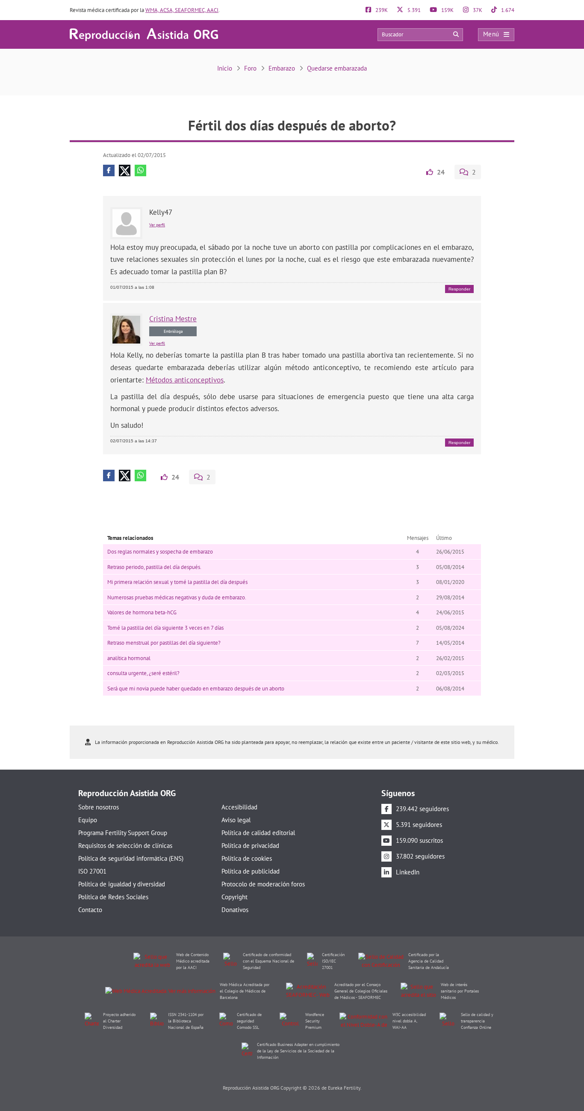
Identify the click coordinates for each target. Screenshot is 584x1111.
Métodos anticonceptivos (185, 380)
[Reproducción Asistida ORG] (144, 34)
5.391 (413, 10)
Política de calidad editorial (258, 833)
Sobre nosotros (98, 807)
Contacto (90, 910)
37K (477, 10)
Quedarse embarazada (337, 68)
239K (381, 10)
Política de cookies (246, 858)
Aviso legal (236, 820)
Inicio (224, 68)
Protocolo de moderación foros (263, 884)
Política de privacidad (250, 845)
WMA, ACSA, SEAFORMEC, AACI (181, 10)
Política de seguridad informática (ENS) (130, 858)
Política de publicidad (250, 871)
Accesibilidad (239, 807)
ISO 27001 (92, 871)
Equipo (87, 820)
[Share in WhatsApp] (140, 170)
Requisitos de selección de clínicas (125, 845)
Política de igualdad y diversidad (121, 884)
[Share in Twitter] (124, 170)
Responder (459, 289)
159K (447, 10)
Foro (250, 68)
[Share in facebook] (109, 170)
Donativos (234, 910)
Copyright (234, 897)
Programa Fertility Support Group (122, 833)
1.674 (507, 10)
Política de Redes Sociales (113, 897)
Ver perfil (157, 225)
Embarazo (281, 68)
